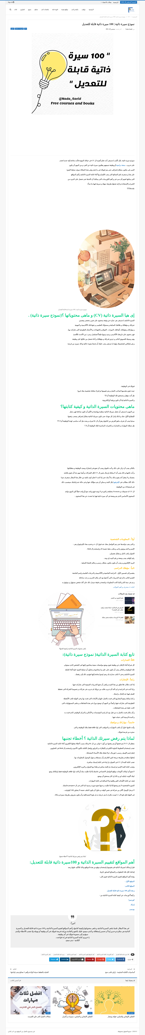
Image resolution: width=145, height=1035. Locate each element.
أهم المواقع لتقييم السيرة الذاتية (86, 954)
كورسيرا (131, 900)
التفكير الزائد (131, 1013)
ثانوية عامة (55, 9)
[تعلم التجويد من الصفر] (129, 600)
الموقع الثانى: (129, 886)
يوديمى (131, 909)
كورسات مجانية (19, 29)
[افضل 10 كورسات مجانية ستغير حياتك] (129, 620)
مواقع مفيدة (64, 9)
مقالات (90, 1013)
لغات (15, 9)
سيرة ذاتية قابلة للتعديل (58, 954)
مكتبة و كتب (74, 9)
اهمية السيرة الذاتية (71, 954)
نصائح (36, 9)
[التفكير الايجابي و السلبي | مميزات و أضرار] (73, 1000)
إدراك (132, 905)
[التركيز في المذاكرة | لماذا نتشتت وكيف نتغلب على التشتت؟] (129, 610)
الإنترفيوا (116, 482)
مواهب (83, 9)
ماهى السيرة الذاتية (46, 954)
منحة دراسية (120, 165)
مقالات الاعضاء (106, 2)
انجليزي (22, 9)
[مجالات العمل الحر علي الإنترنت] (31, 1000)
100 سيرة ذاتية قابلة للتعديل (122, 954)
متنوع (29, 9)
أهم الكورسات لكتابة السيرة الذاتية (105, 954)
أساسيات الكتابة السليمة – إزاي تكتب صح (120, 972)
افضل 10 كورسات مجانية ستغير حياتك (112, 617)
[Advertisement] (72, 137)
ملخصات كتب (45, 9)
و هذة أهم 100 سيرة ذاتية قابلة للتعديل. (120, 891)
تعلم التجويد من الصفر (117, 598)
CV (25, 29)
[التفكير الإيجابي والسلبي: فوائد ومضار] (114, 1000)
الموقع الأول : (129, 881)
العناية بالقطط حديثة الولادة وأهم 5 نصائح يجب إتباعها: (29, 972)
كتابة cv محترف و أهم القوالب (123, 587)
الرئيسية (115, 2)
